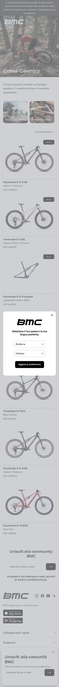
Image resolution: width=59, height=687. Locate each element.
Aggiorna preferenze (29, 364)
